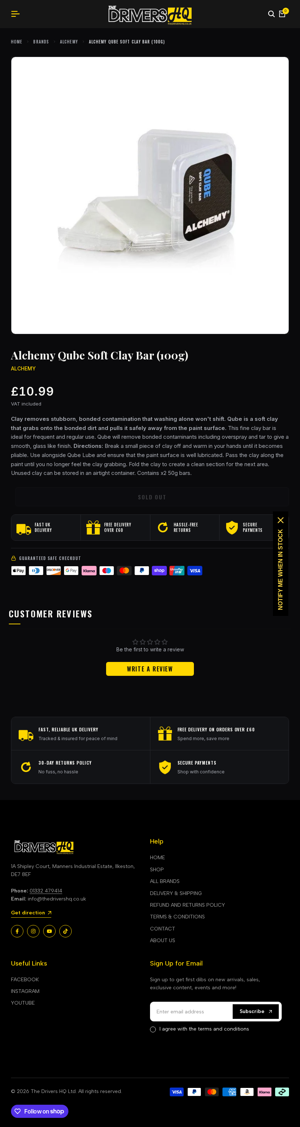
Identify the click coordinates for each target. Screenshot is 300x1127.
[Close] (281, 520)
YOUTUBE (23, 1003)
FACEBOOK (25, 979)
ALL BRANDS (165, 881)
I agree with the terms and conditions (204, 1029)
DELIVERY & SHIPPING (176, 893)
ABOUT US (162, 940)
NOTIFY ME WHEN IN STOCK (280, 569)
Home (16, 42)
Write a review (150, 669)
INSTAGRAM (25, 991)
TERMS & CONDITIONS (177, 917)
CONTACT (162, 929)
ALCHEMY (69, 42)
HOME (157, 857)
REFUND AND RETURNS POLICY (187, 905)
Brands (41, 42)
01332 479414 (46, 891)
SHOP (157, 870)
